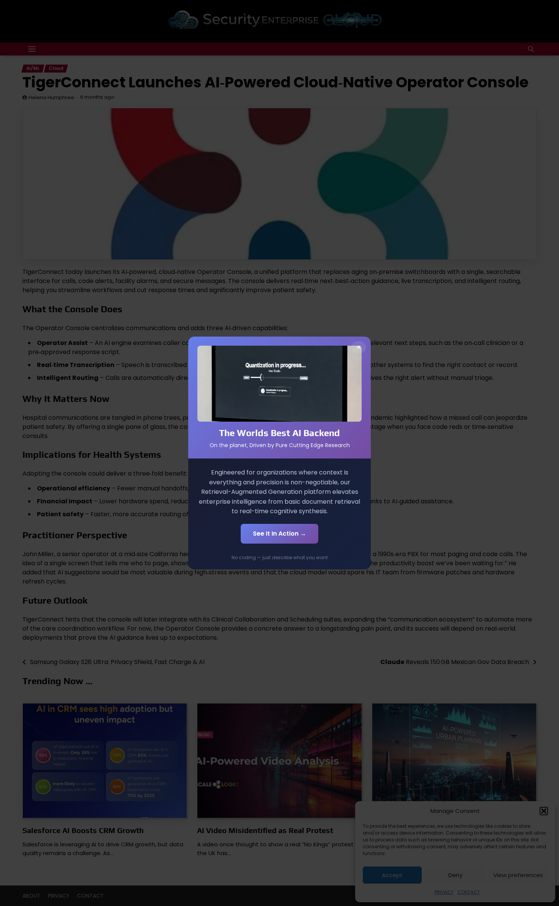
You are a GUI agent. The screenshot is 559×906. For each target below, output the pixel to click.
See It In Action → (279, 533)
